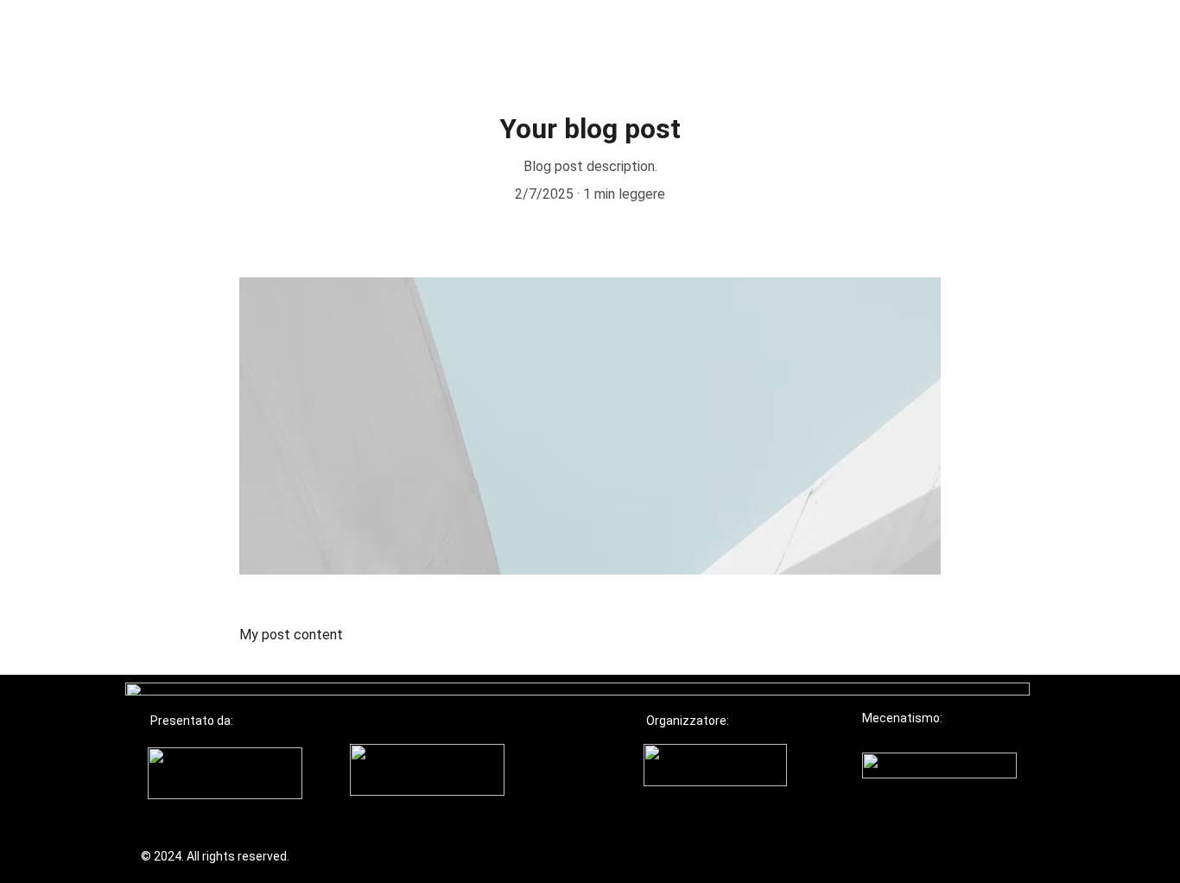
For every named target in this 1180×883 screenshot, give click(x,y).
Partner (539, 36)
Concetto (447, 36)
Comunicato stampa (667, 36)
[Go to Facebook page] (1072, 36)
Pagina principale (321, 36)
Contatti (887, 36)
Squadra (797, 36)
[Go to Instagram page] (1096, 36)
